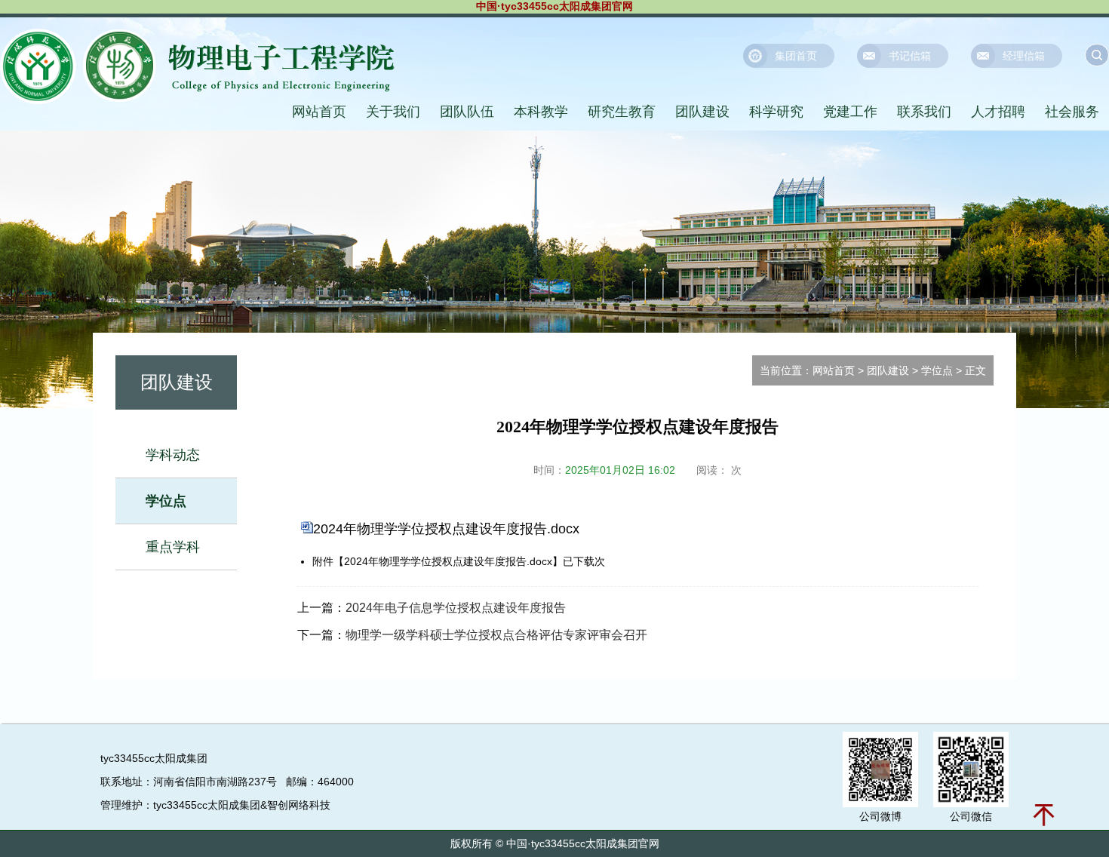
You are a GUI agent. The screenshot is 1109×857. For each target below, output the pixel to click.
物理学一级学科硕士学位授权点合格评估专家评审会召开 (496, 634)
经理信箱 (1024, 56)
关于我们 (393, 111)
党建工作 (850, 111)
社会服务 (1072, 111)
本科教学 (541, 111)
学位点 (166, 500)
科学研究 (776, 111)
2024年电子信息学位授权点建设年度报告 (456, 607)
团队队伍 (467, 111)
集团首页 (796, 56)
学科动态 (173, 454)
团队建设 (702, 111)
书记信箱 (910, 56)
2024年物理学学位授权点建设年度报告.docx (446, 528)
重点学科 (173, 546)
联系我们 (924, 111)
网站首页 (319, 111)
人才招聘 (998, 111)
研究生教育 (622, 111)
